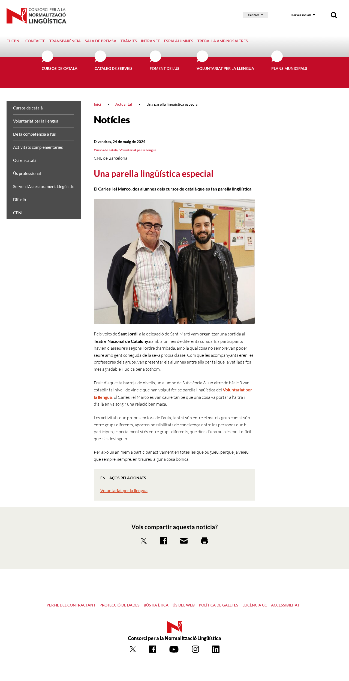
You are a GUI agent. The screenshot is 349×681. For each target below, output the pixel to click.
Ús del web (184, 605)
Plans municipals (289, 68)
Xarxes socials (301, 15)
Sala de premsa (100, 40)
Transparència (65, 40)
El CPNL (14, 40)
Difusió (19, 199)
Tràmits (129, 40)
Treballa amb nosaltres (222, 40)
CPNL (18, 212)
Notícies (112, 120)
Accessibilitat (285, 605)
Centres (253, 15)
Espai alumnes (178, 40)
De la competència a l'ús (34, 134)
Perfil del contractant (71, 605)
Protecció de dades (120, 605)
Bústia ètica (156, 605)
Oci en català (25, 160)
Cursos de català (59, 68)
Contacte (35, 40)
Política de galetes (218, 605)
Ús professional (27, 173)
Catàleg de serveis (114, 68)
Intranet (150, 40)
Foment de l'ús (164, 68)
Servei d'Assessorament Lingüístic (43, 186)
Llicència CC (254, 605)
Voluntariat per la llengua (225, 68)
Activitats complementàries (38, 147)
